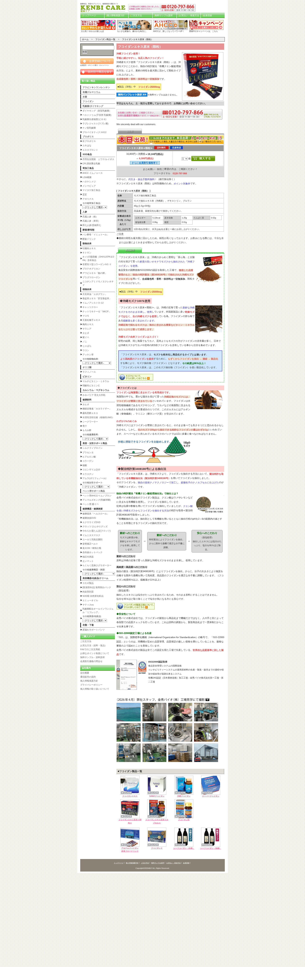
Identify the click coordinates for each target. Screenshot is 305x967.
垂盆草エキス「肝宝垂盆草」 (96, 298)
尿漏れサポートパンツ (93, 629)
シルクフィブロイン (92, 448)
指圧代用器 (88, 556)
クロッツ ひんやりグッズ (95, 526)
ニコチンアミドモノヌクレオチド (98, 283)
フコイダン (88, 101)
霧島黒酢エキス (90, 413)
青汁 (84, 426)
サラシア (86, 328)
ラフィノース (89, 372)
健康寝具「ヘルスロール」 (95, 513)
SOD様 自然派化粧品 (92, 596)
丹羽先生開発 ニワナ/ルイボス (98, 159)
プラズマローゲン (91, 277)
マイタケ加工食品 (91, 190)
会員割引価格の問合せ (91, 661)
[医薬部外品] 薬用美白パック (96, 587)
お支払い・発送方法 (189, 15)
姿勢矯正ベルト (90, 543)
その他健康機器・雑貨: (93, 569)
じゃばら (86, 346)
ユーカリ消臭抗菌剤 (92, 539)
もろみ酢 (86, 430)
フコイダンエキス (130, 796)
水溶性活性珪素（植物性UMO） (98, 417)
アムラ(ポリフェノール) (94, 478)
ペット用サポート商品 (94, 491)
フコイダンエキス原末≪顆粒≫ (130, 821)
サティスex (88, 604)
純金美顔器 (88, 591)
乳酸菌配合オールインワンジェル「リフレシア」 (98, 611)
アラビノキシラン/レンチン (96, 87)
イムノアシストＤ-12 (93, 302)
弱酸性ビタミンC (91, 385)
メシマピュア (89, 186)
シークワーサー (90, 421)
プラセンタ (88, 452)
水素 (85, 96)
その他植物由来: (90, 359)
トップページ (89, 15)
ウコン (85, 350)
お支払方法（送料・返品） (93, 645)
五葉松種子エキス (91, 320)
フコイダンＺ (157, 848)
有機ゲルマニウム (91, 92)
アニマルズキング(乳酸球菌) (96, 500)
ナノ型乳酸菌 (89, 128)
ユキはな (86, 145)
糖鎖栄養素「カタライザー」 (96, 408)
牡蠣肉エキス (89, 248)
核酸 (84, 465)
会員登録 (207, 15)
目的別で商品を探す (97, 71)
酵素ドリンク (89, 239)
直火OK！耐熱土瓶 (91, 548)
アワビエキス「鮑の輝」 (94, 273)
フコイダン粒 (184, 820)
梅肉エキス (88, 324)
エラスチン (88, 474)
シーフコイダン (183, 848)
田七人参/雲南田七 (91, 225)
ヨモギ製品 (88, 583)
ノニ (84, 341)
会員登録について (97, 61)
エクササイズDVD (91, 522)
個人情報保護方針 (116, 15)
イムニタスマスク (91, 535)
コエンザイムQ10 (91, 469)
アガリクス (88, 199)
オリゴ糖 (87, 367)
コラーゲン (88, 461)
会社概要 (84, 673)
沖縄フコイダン (183, 796)
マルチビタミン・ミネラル (95, 381)
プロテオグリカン (91, 268)
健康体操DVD (89, 518)
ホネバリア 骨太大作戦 (93, 395)
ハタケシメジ (89, 181)
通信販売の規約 (88, 677)
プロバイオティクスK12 (94, 132)
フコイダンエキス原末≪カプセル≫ (156, 821)
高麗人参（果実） (91, 221)
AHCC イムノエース (92, 173)
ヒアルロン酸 (89, 456)
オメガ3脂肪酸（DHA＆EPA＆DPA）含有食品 (98, 258)
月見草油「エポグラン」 (94, 294)
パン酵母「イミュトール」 (95, 234)
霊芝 (84, 194)
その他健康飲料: (90, 434)
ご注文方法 (136, 15)
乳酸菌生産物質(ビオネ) (94, 119)
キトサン (86, 252)
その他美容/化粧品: (92, 616)
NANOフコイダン (156, 796)
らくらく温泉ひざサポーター (96, 565)
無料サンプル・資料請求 (92, 657)
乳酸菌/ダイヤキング (93, 106)
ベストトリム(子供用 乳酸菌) (96, 115)
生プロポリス (89, 141)
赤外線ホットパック (92, 552)
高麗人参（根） (90, 216)
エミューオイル (90, 600)
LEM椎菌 (87, 177)
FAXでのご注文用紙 (90, 649)
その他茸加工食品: (91, 203)
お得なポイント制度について (94, 653)
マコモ (85, 315)
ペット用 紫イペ (90, 504)
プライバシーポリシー (91, 685)
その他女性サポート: (92, 482)
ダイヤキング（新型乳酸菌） (96, 110)
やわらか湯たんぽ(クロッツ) (96, 530)
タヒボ (85, 333)
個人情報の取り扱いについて (94, 689)
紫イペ (85, 337)
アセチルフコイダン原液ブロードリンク (130, 849)
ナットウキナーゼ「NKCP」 (96, 311)
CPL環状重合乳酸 (91, 163)
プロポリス (88, 136)
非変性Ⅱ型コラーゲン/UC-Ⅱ (97, 264)
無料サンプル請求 (164, 15)
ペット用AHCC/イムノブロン (97, 495)
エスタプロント (90, 150)
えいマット (88, 561)
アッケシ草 (88, 354)
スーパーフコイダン (210, 796)
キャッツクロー (90, 307)
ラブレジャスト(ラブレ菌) (95, 123)
